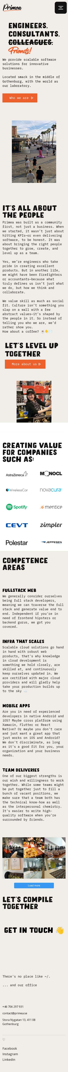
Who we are (19, 98)
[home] (14, 8)
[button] (61, 8)
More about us (24, 364)
